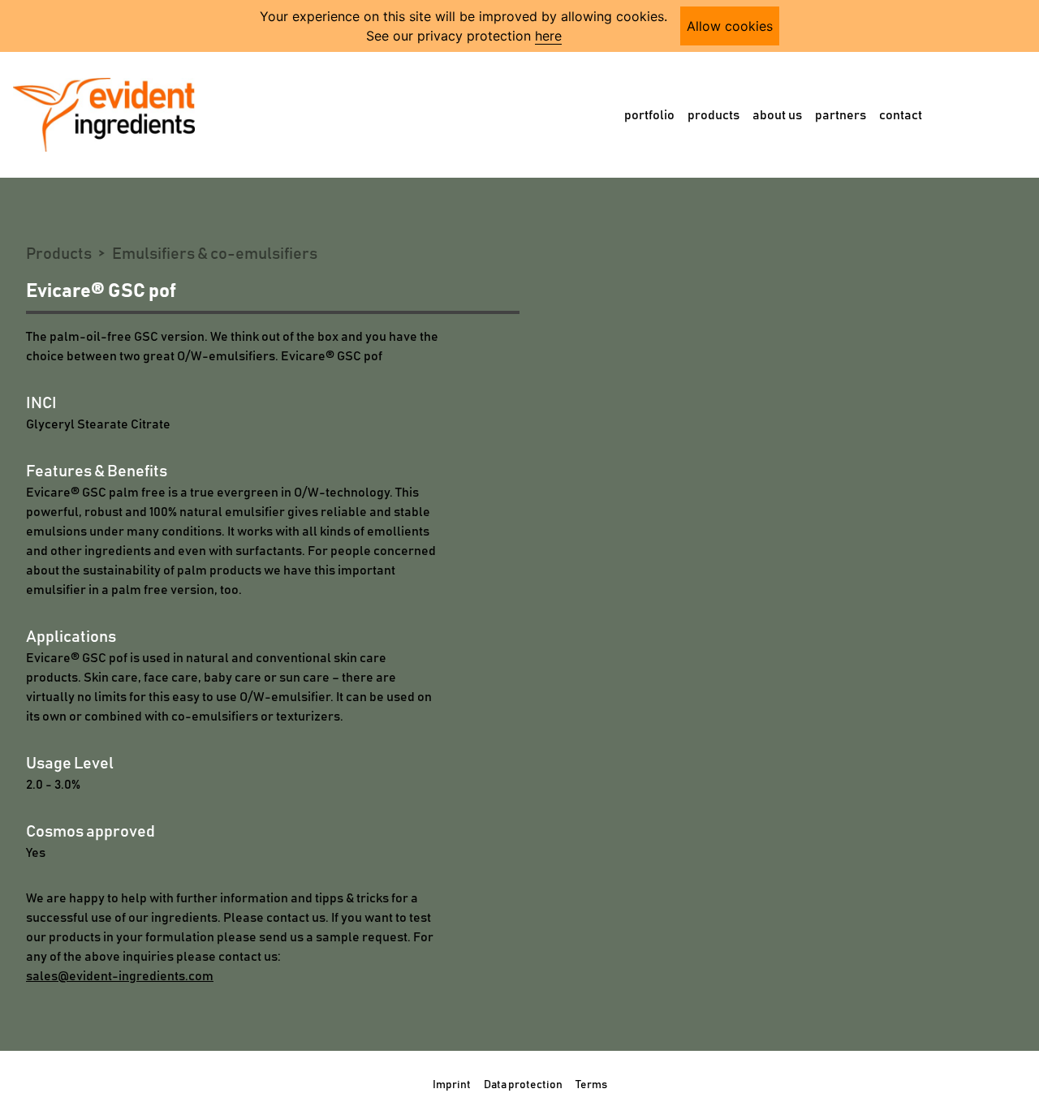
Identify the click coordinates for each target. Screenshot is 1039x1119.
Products (59, 254)
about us (777, 115)
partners (840, 115)
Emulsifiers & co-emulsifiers (214, 254)
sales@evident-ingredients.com (119, 976)
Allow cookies (730, 26)
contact (900, 115)
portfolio (649, 115)
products (713, 115)
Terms (591, 1085)
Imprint (452, 1085)
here (548, 36)
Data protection (523, 1085)
